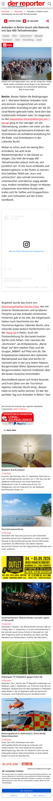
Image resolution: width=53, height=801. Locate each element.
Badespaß (38, 36)
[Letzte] (3, 69)
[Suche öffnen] (49, 4)
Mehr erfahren (20, 409)
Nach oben (11, 430)
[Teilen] (47, 21)
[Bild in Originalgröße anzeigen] (26, 63)
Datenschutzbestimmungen (39, 768)
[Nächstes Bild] (50, 69)
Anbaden (6, 36)
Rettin (14, 36)
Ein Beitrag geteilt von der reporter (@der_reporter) (26, 287)
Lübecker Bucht (26, 36)
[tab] (7, 45)
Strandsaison (8, 40)
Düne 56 (11, 332)
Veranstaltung (28, 40)
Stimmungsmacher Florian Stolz (20, 306)
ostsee (38, 40)
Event (17, 40)
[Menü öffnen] (3, 4)
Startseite (6, 11)
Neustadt (18, 11)
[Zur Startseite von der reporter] (26, 4)
